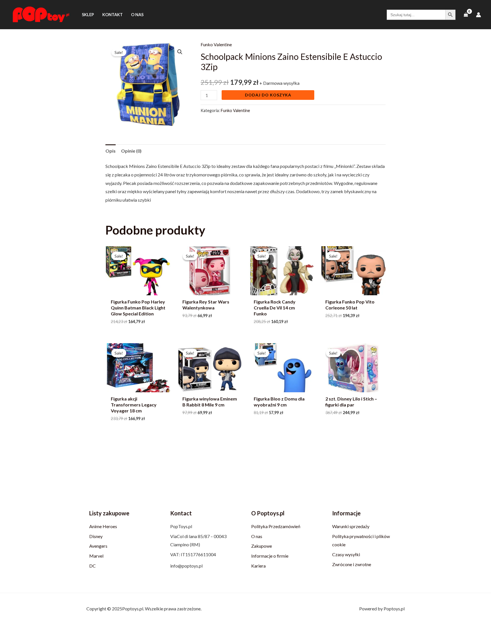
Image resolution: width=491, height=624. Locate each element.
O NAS (137, 14)
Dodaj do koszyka (268, 94)
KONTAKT (112, 14)
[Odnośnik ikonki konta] (478, 14)
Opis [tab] (110, 150)
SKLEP (88, 14)
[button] (180, 52)
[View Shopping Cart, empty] (465, 14)
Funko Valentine (216, 44)
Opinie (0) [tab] (131, 150)
